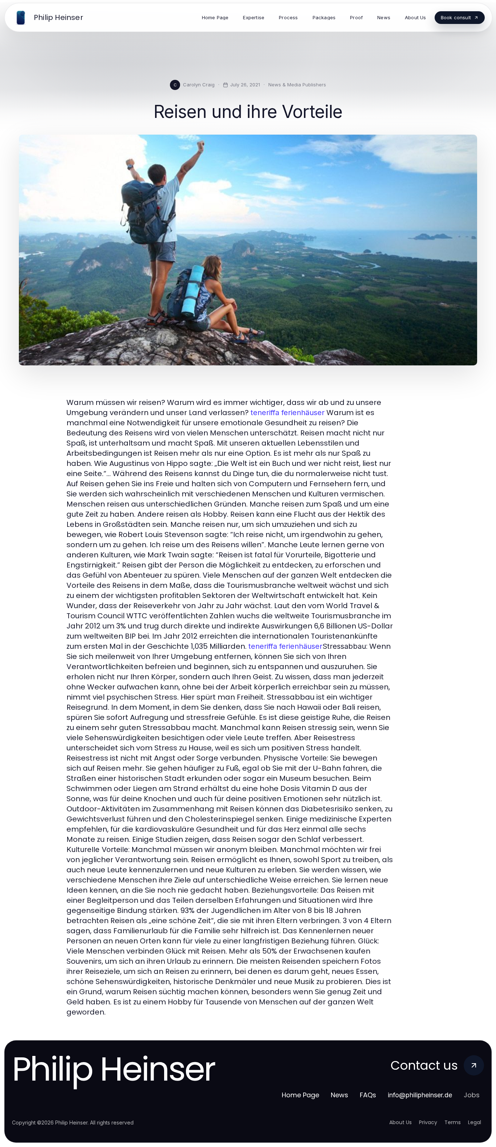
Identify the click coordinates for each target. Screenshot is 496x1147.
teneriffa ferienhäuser (288, 412)
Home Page (300, 1094)
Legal (474, 1122)
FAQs (368, 1094)
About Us (400, 1122)
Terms (452, 1122)
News (339, 1094)
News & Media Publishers (297, 84)
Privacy (428, 1122)
